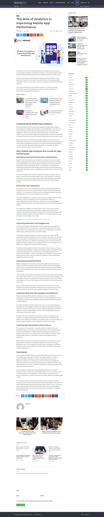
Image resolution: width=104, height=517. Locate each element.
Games (70, 145)
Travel (70, 115)
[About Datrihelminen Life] (72, 54)
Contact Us (84, 2)
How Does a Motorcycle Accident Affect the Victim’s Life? (35, 219)
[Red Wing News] (20, 2)
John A (20, 31)
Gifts (70, 170)
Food (70, 129)
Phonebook (71, 91)
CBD (70, 124)
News (72, 2)
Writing (70, 152)
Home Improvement (60, 2)
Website (42, 495)
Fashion (71, 109)
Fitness (70, 163)
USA (70, 82)
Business (45, 2)
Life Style (71, 100)
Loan (70, 138)
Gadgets (71, 156)
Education (71, 113)
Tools (70, 167)
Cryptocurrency (72, 140)
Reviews (71, 143)
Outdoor (71, 154)
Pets (70, 136)
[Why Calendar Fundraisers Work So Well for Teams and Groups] (23, 450)
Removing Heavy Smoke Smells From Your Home (82, 38)
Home (39, 2)
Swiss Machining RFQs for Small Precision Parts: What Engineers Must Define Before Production (31, 102)
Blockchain (71, 102)
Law (68, 2)
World (70, 77)
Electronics (71, 149)
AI (69, 165)
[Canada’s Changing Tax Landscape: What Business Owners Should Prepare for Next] (56, 450)
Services (71, 106)
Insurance (71, 147)
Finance (71, 127)
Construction (72, 122)
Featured (71, 158)
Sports (70, 133)
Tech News (71, 84)
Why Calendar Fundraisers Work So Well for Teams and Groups (23, 457)
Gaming (71, 131)
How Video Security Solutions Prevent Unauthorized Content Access (38, 457)
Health (51, 2)
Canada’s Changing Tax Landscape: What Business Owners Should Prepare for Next (55, 457)
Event (70, 161)
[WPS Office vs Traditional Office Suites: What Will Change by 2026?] (20, 112)
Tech (77, 2)
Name (18, 490)
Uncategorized (72, 120)
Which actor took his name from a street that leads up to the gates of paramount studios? (82, 61)
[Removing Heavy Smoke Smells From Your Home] (72, 39)
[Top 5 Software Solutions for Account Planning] (44, 112)
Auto (70, 118)
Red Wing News (37, 514)
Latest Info (71, 79)
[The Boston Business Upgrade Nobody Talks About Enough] (72, 45)
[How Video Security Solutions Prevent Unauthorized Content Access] (39, 450)
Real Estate (71, 111)
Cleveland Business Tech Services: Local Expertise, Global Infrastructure (76, 30)
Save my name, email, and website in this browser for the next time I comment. (35, 501)
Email (18, 495)
